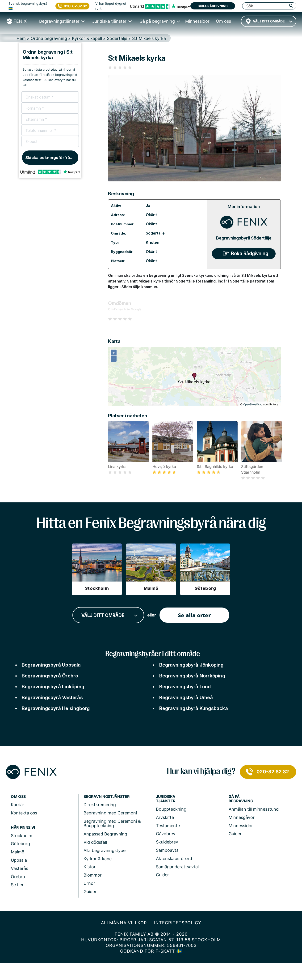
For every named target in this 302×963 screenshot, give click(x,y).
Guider (90, 891)
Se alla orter (194, 615)
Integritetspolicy (177, 922)
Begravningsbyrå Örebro (50, 676)
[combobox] (268, 21)
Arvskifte (165, 817)
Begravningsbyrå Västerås (52, 697)
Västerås (19, 868)
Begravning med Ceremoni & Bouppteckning (112, 823)
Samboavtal (168, 850)
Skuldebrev (167, 841)
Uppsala (19, 860)
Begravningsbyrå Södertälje (244, 237)
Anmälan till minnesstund (254, 809)
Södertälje (155, 233)
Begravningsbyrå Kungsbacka (193, 708)
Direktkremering (100, 804)
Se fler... (19, 884)
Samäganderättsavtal (177, 866)
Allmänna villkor (124, 922)
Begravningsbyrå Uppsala (51, 665)
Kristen (152, 242)
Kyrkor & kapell (98, 858)
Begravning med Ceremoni (110, 812)
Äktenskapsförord (174, 858)
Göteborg (20, 843)
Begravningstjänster (107, 796)
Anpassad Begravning (105, 833)
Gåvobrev (165, 833)
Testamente (168, 825)
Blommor (93, 875)
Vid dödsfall (95, 842)
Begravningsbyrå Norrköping (192, 676)
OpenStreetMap (252, 404)
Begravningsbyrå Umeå (186, 697)
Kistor (90, 866)
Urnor (89, 883)
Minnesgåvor (242, 817)
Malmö (17, 851)
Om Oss (18, 796)
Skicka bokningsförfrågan (51, 157)
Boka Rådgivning (249, 253)
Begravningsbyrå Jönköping (191, 665)
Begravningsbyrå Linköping (53, 686)
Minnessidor (241, 825)
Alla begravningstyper (105, 850)
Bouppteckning (171, 809)
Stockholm (21, 835)
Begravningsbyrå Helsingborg (56, 708)
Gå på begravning (241, 798)
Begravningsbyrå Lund (185, 686)
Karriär (17, 804)
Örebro (18, 876)
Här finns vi (23, 827)
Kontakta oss (24, 812)
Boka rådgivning (213, 6)
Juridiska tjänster (165, 798)
